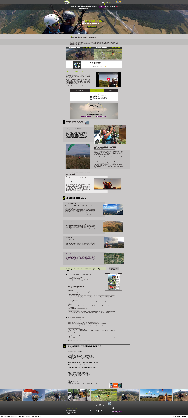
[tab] (79, 90)
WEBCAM (109, 2)
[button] (110, 134)
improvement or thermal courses (105, 159)
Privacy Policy (39, 416)
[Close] (186, 416)
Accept (184, 416)
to (100, 158)
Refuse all (178, 416)
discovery (98, 158)
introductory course (104, 158)
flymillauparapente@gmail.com (71, 410)
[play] (118, 188)
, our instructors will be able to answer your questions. (105, 163)
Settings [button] (174, 416)
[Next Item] (186, 395)
